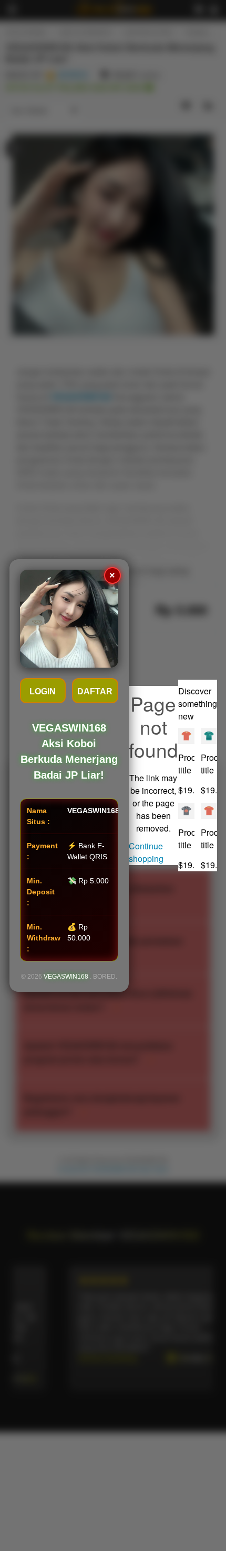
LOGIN (42, 691)
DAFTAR (94, 691)
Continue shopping (146, 852)
